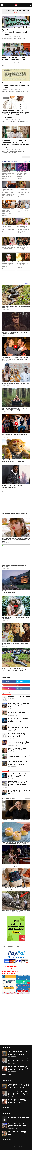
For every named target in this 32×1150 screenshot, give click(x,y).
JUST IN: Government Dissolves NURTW (19, 697)
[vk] (23, 688)
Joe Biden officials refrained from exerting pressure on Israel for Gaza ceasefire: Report (18, 727)
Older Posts (25, 157)
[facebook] (9, 681)
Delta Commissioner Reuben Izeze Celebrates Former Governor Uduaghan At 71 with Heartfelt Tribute (19, 1068)
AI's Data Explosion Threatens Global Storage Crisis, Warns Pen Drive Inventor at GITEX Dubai (18, 720)
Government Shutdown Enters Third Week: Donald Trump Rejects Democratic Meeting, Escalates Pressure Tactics (19, 1060)
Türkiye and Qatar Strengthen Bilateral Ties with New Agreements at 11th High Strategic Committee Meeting (18, 763)
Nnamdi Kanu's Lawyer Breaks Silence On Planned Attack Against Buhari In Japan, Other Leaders (18, 735)
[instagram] (9, 688)
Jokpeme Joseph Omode (8, 36)
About (15, 1146)
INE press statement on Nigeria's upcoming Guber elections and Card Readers (15, 85)
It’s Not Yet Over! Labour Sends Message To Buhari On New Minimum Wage (19, 755)
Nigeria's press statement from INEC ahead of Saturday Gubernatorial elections (16, 32)
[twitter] (23, 681)
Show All (16, 12)
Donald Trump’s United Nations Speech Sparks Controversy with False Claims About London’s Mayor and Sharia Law (19, 742)
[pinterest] (23, 685)
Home (11, 1146)
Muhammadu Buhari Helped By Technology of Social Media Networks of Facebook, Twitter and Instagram (15, 143)
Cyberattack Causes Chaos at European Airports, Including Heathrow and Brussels (18, 705)
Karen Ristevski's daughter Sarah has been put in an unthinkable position (18, 749)
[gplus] (9, 685)
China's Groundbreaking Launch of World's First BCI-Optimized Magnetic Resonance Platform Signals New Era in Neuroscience (19, 784)
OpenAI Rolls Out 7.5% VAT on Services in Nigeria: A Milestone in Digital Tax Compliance (19, 792)
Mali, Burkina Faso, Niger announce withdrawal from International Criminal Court (18, 712)
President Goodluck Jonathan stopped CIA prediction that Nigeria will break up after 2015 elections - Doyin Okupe (15, 114)
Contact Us (20, 1146)
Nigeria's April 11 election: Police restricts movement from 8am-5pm (15, 59)
